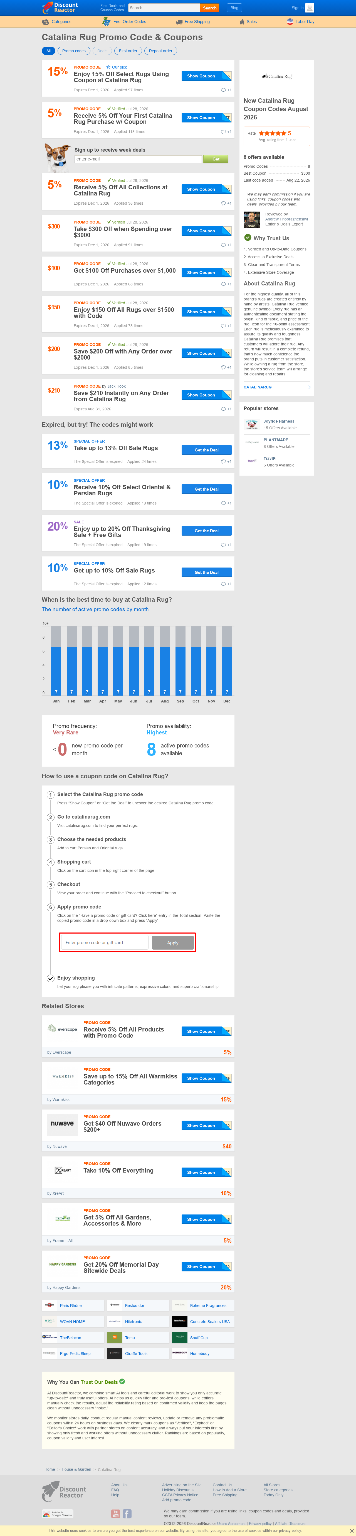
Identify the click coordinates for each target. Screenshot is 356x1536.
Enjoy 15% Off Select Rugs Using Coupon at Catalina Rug (121, 77)
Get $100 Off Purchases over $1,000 (125, 270)
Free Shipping (197, 21)
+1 (229, 90)
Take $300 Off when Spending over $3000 (123, 232)
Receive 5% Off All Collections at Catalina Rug (120, 190)
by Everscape (59, 1052)
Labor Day (305, 21)
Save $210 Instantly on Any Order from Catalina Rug (121, 396)
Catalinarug (258, 387)
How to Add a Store (230, 1490)
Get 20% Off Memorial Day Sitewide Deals (121, 1267)
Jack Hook (116, 386)
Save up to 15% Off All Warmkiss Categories (130, 1079)
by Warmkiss (58, 1099)
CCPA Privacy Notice (180, 1495)
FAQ (115, 1490)
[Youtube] (116, 1513)
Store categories (278, 1490)
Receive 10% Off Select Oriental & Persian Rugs (122, 490)
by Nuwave (57, 1146)
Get (215, 159)
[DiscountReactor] (60, 7)
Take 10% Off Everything (118, 1170)
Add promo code (176, 1500)
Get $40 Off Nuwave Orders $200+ (122, 1126)
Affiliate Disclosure (290, 1524)
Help (115, 1495)
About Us (119, 1485)
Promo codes (74, 51)
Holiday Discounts (178, 1490)
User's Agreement (231, 1524)
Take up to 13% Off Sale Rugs (116, 448)
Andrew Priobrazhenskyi (286, 219)
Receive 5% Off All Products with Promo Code (123, 1032)
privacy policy (290, 1531)
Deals (102, 51)
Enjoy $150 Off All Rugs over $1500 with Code (124, 312)
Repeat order (160, 51)
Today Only (273, 1495)
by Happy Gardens (63, 1287)
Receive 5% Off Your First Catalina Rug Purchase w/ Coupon (123, 118)
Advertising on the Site (182, 1485)
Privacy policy (260, 1524)
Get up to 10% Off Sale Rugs (114, 570)
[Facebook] (128, 1513)
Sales (252, 21)
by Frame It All (60, 1240)
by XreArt (55, 1193)
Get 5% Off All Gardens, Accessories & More (117, 1220)
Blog (234, 8)
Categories (61, 21)
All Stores (272, 1485)
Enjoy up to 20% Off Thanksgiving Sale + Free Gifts (122, 531)
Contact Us (222, 1485)
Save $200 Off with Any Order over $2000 (123, 354)
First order (128, 51)
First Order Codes (129, 21)
